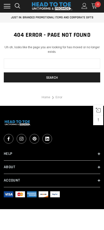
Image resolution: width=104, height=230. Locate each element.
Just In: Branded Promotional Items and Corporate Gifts (52, 17)
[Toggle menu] (7, 6)
